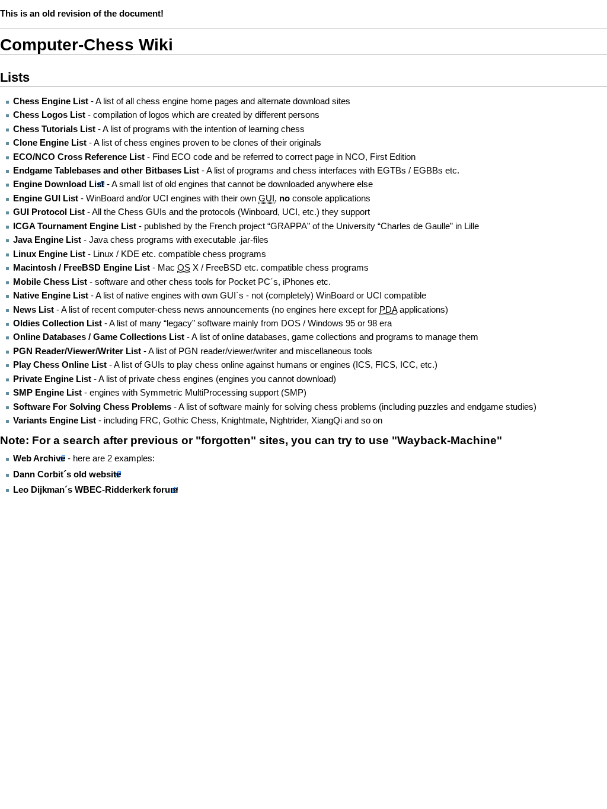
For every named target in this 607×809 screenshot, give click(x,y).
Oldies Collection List (57, 323)
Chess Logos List (49, 115)
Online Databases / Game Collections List (98, 337)
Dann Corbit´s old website (67, 474)
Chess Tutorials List (54, 129)
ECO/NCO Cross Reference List (79, 157)
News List (33, 309)
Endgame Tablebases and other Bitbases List (106, 170)
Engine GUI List (45, 198)
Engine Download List (58, 184)
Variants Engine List (54, 420)
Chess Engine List (50, 101)
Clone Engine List (50, 142)
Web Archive (39, 458)
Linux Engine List (49, 254)
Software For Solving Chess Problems (92, 407)
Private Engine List (52, 379)
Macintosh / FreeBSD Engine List (81, 267)
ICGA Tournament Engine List (74, 226)
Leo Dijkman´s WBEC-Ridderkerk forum (95, 490)
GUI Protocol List (49, 212)
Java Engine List (47, 240)
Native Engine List (52, 295)
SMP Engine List (47, 392)
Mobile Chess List (51, 282)
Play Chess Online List (60, 365)
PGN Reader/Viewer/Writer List (77, 351)
